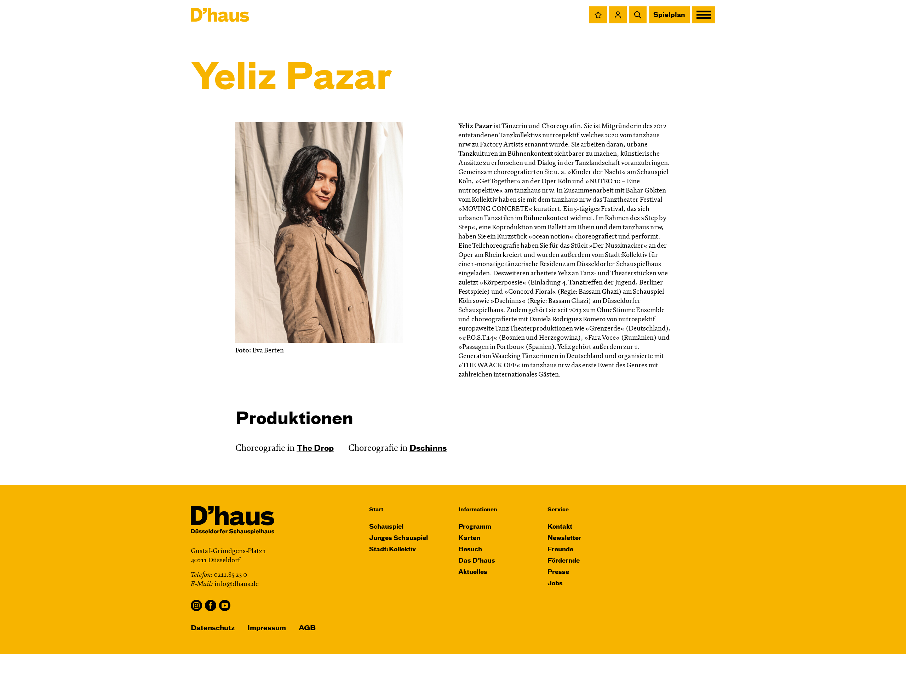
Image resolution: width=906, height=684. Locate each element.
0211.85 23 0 (230, 575)
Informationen (477, 509)
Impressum (266, 628)
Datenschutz (213, 628)
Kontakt (559, 527)
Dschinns (428, 449)
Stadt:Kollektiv (392, 550)
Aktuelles (472, 572)
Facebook (210, 605)
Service (558, 509)
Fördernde (563, 561)
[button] (598, 14)
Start (376, 509)
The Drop (315, 449)
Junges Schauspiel (398, 538)
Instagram (196, 605)
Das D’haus (476, 561)
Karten (469, 538)
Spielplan (669, 15)
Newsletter (564, 538)
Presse (558, 572)
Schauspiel (386, 527)
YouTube (224, 605)
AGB (307, 628)
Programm (474, 527)
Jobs (555, 584)
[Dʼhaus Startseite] (220, 14)
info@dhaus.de (236, 584)
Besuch (470, 550)
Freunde (560, 550)
